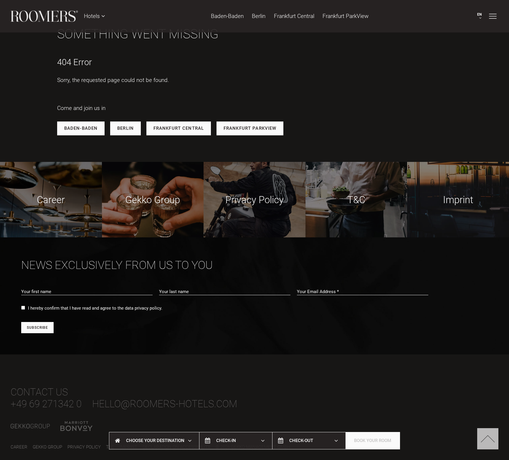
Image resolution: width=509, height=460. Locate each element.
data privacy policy (143, 308)
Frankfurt (294, 16)
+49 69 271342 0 (46, 404)
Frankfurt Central (178, 128)
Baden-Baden (227, 16)
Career (51, 200)
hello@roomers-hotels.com (164, 404)
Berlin (258, 16)
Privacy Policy (254, 200)
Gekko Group (152, 200)
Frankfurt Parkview (250, 128)
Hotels (92, 16)
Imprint (458, 200)
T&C (356, 200)
